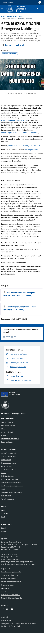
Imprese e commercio (8, 463)
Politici (3, 435)
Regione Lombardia (8, 2)
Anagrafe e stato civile (8, 453)
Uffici (3, 429)
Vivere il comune (12, 16)
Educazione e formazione (9, 479)
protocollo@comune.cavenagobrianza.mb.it (23, 146)
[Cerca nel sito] (38, 8)
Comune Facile (16, 626)
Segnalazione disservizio (9, 575)
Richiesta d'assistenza (8, 578)
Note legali (5, 588)
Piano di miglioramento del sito (11, 598)
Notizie (3, 510)
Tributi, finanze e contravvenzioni (12, 486)
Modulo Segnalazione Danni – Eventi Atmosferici (19, 132)
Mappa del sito (6, 620)
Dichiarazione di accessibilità (10, 594)
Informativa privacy (7, 585)
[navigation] (2, 8)
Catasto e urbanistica (8, 469)
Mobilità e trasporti (7, 476)
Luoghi (3, 528)
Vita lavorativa (6, 459)
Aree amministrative (8, 425)
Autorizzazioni (6, 495)
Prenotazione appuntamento (11, 572)
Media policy (5, 617)
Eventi (21, 16)
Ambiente (4, 489)
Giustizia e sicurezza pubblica (11, 482)
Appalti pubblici (6, 466)
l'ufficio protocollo (31, 150)
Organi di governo (7, 422)
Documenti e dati (7, 442)
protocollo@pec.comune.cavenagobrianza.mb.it (17, 561)
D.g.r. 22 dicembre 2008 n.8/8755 (14, 120)
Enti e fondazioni (7, 432)
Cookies (3, 591)
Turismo (3, 473)
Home (3, 16)
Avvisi (3, 516)
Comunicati (5, 513)
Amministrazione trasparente (11, 581)
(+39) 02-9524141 (10, 554)
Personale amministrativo (10, 438)
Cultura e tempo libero (8, 456)
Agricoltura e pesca (7, 499)
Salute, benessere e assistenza (11, 492)
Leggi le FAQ (5, 568)
